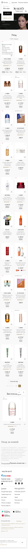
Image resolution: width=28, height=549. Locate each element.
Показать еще (14, 381)
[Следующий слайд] (24, 392)
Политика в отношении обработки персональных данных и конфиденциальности (13, 524)
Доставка (4, 497)
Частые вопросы (5, 505)
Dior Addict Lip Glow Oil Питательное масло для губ (21, 264)
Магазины (14, 2)
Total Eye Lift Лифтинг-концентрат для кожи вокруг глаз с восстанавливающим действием (7, 264)
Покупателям (22, 2)
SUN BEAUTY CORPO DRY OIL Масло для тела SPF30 (20, 233)
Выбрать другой (7, 18)
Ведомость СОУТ (4, 531)
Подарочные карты (6, 491)
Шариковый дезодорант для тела (21, 97)
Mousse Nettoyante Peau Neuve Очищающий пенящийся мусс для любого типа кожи (7, 164)
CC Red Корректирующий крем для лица (7, 366)
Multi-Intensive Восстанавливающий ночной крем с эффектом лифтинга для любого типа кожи (21, 199)
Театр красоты (18, 500)
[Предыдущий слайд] (19, 392)
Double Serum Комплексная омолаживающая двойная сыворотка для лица (21, 62)
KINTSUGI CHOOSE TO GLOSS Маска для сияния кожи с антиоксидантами (21, 297)
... (14, 386)
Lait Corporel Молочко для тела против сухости (7, 199)
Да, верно (7, 13)
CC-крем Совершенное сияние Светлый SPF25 (21, 366)
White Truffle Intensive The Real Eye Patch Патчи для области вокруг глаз (21, 164)
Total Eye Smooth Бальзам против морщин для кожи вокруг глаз (21, 331)
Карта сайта (18, 521)
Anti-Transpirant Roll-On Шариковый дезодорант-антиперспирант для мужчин (7, 132)
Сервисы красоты (6, 494)
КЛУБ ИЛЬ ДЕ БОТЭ (20, 491)
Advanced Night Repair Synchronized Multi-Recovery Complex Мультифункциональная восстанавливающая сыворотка (7, 62)
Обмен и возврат (6, 503)
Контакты (17, 503)
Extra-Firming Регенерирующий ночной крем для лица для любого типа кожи (7, 97)
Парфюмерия (19, 11)
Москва (5, 2)
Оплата (3, 500)
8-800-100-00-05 (7, 481)
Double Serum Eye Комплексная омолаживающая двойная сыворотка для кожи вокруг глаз (7, 331)
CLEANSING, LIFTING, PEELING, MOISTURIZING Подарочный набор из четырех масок (7, 233)
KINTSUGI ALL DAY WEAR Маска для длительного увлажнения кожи (21, 132)
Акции (16, 497)
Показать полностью (17, 463)
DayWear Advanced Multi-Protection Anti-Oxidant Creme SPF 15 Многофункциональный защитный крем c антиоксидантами (7, 297)
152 (16, 386)
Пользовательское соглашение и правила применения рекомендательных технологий (12, 528)
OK (22, 542)
